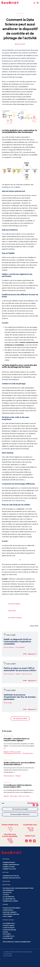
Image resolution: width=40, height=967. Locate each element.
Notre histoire (7, 938)
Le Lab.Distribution (9, 899)
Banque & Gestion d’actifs (11, 878)
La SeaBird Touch (8, 936)
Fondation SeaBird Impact (22, 942)
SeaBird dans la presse (10, 901)
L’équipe (5, 932)
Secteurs (5, 872)
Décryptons (6, 885)
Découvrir (32, 654)
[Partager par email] (37, 805)
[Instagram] (30, 841)
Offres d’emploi (8, 910)
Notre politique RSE (9, 930)
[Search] (34, 2)
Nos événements (8, 890)
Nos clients (7, 934)
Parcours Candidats (9, 912)
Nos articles (7, 892)
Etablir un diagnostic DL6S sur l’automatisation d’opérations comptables (18, 641)
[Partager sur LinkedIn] (34, 805)
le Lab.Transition (8, 896)
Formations (6, 881)
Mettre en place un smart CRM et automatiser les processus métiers (20, 669)
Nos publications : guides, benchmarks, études (18, 888)
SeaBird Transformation (11, 864)
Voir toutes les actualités (20, 809)
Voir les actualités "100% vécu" (20, 814)
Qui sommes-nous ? (9, 923)
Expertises (5, 859)
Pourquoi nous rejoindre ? (12, 908)
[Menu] (38, 2)
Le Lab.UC (6, 894)
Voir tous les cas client (20, 718)
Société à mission (8, 925)
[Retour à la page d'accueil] (10, 2)
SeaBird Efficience (9, 862)
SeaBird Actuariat (9, 866)
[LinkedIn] (26, 841)
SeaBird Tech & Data (9, 869)
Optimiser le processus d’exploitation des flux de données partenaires (20, 697)
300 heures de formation (11, 914)
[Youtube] (34, 841)
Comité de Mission (9, 927)
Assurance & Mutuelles (11, 876)
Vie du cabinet (7, 916)
